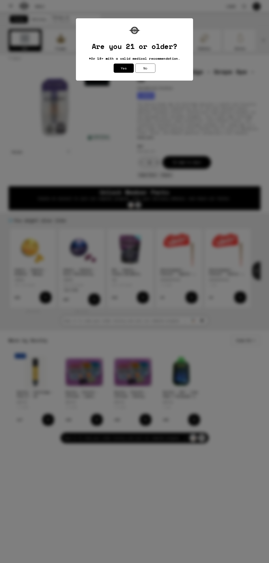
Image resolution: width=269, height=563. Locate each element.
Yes (124, 68)
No (145, 68)
